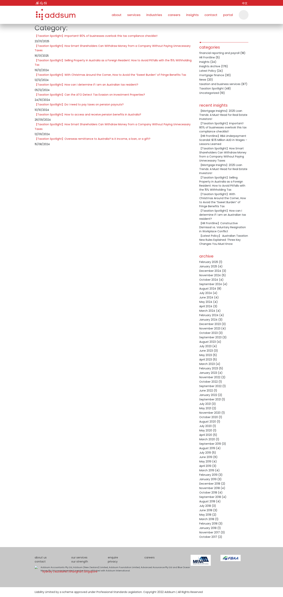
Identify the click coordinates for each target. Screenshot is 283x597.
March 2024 (207, 311)
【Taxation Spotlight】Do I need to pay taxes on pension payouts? (79, 104)
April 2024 (205, 306)
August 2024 (207, 289)
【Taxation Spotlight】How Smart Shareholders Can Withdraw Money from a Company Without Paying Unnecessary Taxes (222, 155)
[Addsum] (54, 12)
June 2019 (205, 457)
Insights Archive (209, 66)
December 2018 (209, 484)
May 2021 (205, 408)
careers (174, 15)
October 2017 (208, 537)
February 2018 (208, 523)
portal (228, 15)
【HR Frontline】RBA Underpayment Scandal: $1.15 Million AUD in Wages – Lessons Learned (223, 140)
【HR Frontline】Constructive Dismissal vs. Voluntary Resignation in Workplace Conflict (222, 227)
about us (41, 557)
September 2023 (210, 337)
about (116, 15)
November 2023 (209, 328)
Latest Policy (207, 71)
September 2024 (210, 284)
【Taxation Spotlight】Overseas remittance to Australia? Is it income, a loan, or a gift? (92, 139)
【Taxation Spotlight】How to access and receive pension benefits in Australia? (88, 114)
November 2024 (210, 275)
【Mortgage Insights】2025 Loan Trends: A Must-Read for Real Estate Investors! (223, 115)
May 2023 (205, 355)
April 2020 (205, 435)
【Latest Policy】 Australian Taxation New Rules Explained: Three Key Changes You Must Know (223, 240)
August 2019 (207, 448)
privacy (113, 561)
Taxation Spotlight (211, 88)
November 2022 (209, 377)
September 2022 (210, 386)
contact (210, 15)
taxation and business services (219, 84)
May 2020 (205, 430)
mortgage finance (211, 75)
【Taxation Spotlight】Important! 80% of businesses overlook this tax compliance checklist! (96, 36)
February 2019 (208, 475)
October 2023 (208, 333)
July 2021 (205, 404)
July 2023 (205, 346)
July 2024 (205, 293)
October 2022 (208, 382)
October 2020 (208, 417)
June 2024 (206, 297)
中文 (244, 3)
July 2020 (205, 426)
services (134, 15)
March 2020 (207, 439)
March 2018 (206, 519)
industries (154, 15)
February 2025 (208, 262)
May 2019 (205, 461)
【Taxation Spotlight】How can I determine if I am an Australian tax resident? (86, 85)
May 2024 (205, 302)
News (202, 80)
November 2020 (210, 413)
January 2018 (208, 528)
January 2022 (208, 395)
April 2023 (205, 359)
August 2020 (207, 422)
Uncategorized (209, 93)
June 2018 (205, 510)
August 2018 (207, 501)
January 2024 (208, 320)
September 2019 (210, 444)
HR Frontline (207, 57)
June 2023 (206, 351)
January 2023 (208, 373)
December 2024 (210, 271)
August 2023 (207, 342)
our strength (79, 561)
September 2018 (210, 497)
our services (79, 557)
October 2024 (208, 280)
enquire (113, 557)
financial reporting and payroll (219, 53)
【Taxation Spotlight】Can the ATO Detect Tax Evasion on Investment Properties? (90, 95)
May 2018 (205, 515)
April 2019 (205, 466)
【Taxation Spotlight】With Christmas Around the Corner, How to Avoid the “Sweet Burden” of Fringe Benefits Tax (110, 75)
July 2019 (205, 453)
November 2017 (209, 532)
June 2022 (206, 390)
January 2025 (208, 266)
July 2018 (205, 506)
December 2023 (210, 324)
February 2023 (208, 368)
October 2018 (208, 492)
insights (192, 15)
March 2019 (206, 470)
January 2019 (208, 479)
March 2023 (207, 364)
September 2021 (210, 399)
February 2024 (209, 315)
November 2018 (209, 488)
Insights (204, 62)
